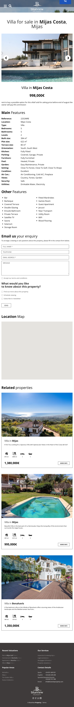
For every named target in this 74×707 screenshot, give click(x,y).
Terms (44, 703)
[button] (5, 6)
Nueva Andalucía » (8, 680)
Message (6, 263)
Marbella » (5, 672)
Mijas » (4, 675)
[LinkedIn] (41, 699)
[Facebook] (36, 699)
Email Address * (9, 257)
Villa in (11, 440)
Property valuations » (44, 663)
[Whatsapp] (38, 699)
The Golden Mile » (7, 677)
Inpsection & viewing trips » (46, 655)
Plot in (9, 655)
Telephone (7, 252)
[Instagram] (33, 699)
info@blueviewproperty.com (54, 682)
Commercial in (12, 658)
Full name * (7, 247)
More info (63, 463)
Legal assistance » (43, 658)
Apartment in (11, 660)
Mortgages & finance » (45, 660)
